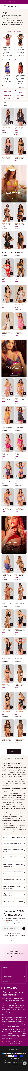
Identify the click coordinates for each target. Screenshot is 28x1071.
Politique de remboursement (8, 1046)
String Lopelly (18, 740)
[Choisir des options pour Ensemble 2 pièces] (24, 503)
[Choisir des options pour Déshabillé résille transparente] (24, 122)
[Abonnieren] (23, 928)
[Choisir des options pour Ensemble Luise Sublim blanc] (24, 597)
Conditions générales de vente (13, 1050)
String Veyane (18, 685)
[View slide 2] (13, 957)
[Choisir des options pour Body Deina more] (24, 246)
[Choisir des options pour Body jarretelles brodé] (11, 503)
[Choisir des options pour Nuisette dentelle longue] (11, 122)
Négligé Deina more (6, 252)
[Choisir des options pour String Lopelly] (24, 734)
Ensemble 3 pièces (19, 482)
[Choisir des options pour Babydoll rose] (24, 327)
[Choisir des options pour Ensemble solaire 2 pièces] (24, 393)
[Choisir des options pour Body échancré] (11, 476)
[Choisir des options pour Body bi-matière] (11, 652)
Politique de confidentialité (18, 1046)
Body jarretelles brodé (6, 510)
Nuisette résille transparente (5, 159)
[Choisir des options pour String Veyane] (24, 679)
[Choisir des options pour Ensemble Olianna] (11, 734)
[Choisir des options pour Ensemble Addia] (11, 218)
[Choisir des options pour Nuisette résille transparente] (11, 152)
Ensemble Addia (5, 224)
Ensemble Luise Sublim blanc (18, 603)
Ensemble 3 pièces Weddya (6, 631)
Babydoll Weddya (19, 306)
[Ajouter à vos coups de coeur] (3, 122)
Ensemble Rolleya (19, 158)
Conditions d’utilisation (6, 1048)
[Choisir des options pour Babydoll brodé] (24, 421)
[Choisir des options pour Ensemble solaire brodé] (11, 421)
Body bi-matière (5, 658)
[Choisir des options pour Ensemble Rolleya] (24, 152)
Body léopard (18, 713)
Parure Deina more (19, 224)
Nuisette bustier (6, 575)
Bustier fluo (18, 454)
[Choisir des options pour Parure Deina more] (24, 218)
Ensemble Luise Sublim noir (18, 576)
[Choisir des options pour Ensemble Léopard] (11, 707)
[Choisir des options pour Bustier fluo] (24, 448)
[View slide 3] (15, 957)
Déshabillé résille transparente (19, 129)
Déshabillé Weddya (6, 333)
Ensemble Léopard (6, 713)
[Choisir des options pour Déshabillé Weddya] (11, 327)
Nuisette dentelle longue (6, 129)
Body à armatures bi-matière (20, 631)
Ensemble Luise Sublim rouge (5, 603)
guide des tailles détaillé (7, 781)
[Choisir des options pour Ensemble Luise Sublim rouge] (11, 597)
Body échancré (5, 482)
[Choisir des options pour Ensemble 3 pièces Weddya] (11, 624)
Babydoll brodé (18, 427)
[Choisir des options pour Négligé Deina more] (11, 246)
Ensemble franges (6, 685)
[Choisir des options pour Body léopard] (24, 707)
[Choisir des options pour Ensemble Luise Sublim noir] (24, 569)
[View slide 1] (11, 957)
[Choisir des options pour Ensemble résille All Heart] (11, 300)
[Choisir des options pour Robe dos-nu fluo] (11, 448)
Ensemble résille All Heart (7, 306)
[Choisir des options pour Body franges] (24, 652)
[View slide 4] (17, 957)
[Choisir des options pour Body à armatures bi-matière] (24, 624)
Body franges (18, 658)
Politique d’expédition (15, 1048)
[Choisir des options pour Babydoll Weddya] (24, 300)
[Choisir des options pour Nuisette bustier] (11, 569)
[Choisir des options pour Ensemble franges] (11, 679)
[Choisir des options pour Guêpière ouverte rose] (11, 393)
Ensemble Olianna (6, 740)
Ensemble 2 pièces (19, 509)
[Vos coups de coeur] (5, 6)
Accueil (3, 102)
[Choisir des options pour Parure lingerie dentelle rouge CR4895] (11, 273)
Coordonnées (21, 1048)
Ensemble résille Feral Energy (19, 280)
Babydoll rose (18, 333)
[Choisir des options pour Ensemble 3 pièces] (24, 476)
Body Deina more (18, 252)
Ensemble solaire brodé (6, 427)
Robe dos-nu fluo (6, 454)
